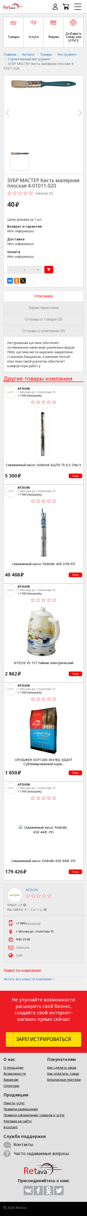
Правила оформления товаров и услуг (34, 1115)
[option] (22, 161)
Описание (43, 296)
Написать (22, 947)
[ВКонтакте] (10, 280)
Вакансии (10, 1079)
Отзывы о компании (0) (43, 330)
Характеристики (44, 307)
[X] (23, 280)
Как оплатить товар (63, 1073)
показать (34, 395)
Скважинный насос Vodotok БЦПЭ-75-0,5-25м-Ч (43, 465)
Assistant (10, 1127)
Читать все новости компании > (28, 979)
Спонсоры (11, 1085)
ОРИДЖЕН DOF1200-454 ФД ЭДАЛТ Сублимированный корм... (43, 762)
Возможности (14, 1073)
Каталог (28, 54)
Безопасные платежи (64, 1079)
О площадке (13, 1067)
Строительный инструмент (29, 59)
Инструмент (67, 54)
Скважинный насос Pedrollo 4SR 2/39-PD (43, 564)
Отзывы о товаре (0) (43, 319)
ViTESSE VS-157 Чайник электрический (43, 663)
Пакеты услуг (14, 1103)
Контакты (23, 1144)
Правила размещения (20, 1109)
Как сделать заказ (61, 1067)
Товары (46, 54)
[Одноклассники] (16, 280)
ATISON (24, 388)
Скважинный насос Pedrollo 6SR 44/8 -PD (43, 861)
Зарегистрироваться (43, 1039)
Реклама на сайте (17, 1121)
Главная (9, 54)
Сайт (19, 955)
